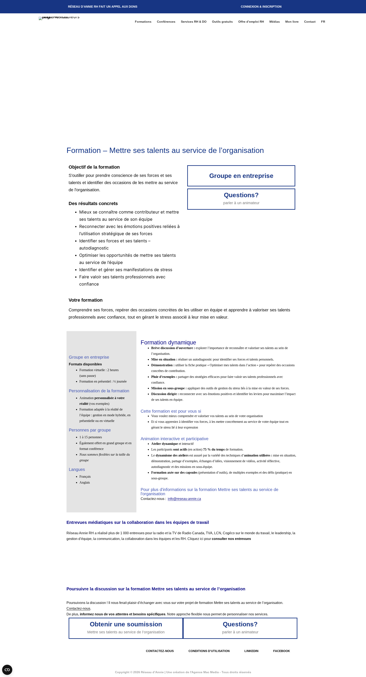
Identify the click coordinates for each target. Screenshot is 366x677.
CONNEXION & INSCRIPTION (261, 6)
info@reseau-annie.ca (184, 499)
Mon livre (292, 21)
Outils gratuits (222, 21)
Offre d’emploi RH (251, 21)
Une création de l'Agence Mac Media (193, 672)
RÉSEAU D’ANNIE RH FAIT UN (102, 6)
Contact (310, 21)
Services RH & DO (194, 21)
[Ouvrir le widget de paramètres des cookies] (7, 670)
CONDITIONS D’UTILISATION (209, 651)
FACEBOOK (281, 651)
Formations (143, 21)
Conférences (166, 21)
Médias (274, 21)
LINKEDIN (251, 651)
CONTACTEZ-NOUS (160, 651)
